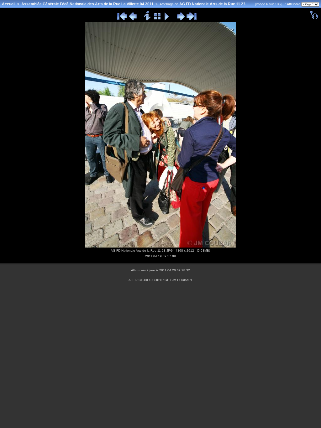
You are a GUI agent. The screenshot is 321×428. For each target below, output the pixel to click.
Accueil (8, 4)
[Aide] (313, 18)
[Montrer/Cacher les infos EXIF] (147, 19)
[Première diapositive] (122, 19)
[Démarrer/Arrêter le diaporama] (167, 19)
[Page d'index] (157, 19)
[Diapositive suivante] (181, 19)
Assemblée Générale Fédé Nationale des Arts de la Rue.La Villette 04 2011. (88, 4)
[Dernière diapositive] (191, 19)
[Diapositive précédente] (133, 19)
